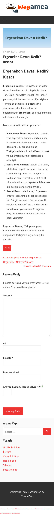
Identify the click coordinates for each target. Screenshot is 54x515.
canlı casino (3, 508)
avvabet (14, 513)
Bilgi (7, 248)
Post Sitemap (10, 469)
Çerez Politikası (11, 456)
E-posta (8, 357)
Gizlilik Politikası (12, 447)
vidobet (46, 508)
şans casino (41, 508)
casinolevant (29, 508)
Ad (5, 343)
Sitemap (7, 465)
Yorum (7, 295)
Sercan (22, 51)
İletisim (7, 451)
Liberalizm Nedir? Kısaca (36, 266)
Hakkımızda (9, 460)
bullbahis (18, 513)
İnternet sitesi (11, 372)
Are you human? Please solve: (19, 386)
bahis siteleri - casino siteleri (19, 508)
